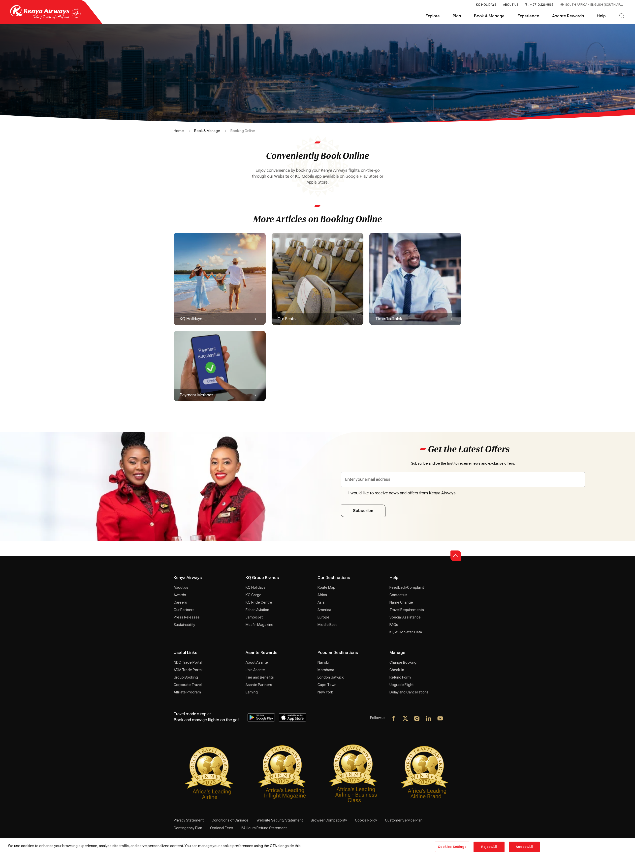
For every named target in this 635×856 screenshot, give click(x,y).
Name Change (401, 602)
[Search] (621, 16)
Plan (457, 16)
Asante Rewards (568, 16)
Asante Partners (259, 685)
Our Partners (184, 610)
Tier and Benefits (260, 677)
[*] (452, 718)
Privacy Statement (189, 820)
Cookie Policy (366, 820)
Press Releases (187, 617)
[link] (220, 279)
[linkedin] (428, 718)
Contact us (398, 595)
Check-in (396, 670)
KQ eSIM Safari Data (405, 632)
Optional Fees (221, 828)
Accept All (524, 847)
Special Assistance (405, 617)
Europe (323, 617)
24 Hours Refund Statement (264, 828)
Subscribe (363, 510)
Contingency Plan (188, 828)
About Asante (257, 662)
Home (179, 131)
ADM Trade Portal (188, 670)
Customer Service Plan (403, 820)
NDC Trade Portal (188, 662)
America (324, 610)
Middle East (327, 625)
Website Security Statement (279, 820)
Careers (180, 602)
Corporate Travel (188, 685)
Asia (321, 602)
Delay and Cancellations (409, 692)
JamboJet (254, 617)
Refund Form (400, 677)
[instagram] (417, 718)
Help (601, 16)
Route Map (326, 587)
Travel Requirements (406, 610)
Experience (528, 16)
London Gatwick (331, 677)
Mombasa (326, 670)
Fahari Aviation (257, 610)
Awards (180, 595)
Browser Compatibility (329, 820)
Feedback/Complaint (406, 587)
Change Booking (402, 662)
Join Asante (255, 670)
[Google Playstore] (261, 717)
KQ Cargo (253, 595)
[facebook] (393, 718)
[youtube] (440, 718)
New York (325, 692)
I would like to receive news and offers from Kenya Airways (402, 493)
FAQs (393, 625)
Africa (322, 595)
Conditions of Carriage (230, 820)
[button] (455, 555)
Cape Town (327, 685)
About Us (510, 4)
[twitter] (405, 718)
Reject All (489, 847)
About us (181, 587)
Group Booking (186, 677)
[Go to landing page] (45, 17)
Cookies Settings (452, 847)
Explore (432, 16)
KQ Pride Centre (259, 602)
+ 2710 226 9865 (541, 4)
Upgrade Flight (401, 685)
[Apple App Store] (292, 717)
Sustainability (184, 625)
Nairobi (323, 662)
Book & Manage (489, 16)
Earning (252, 692)
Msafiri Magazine (259, 625)
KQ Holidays (486, 4)
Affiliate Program (187, 692)
